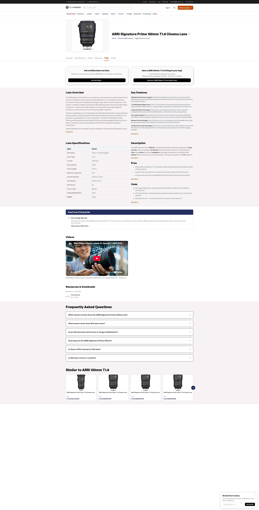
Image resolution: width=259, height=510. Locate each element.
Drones (120, 14)
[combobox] (108, 8)
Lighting (105, 14)
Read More (69, 132)
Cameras (80, 14)
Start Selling (152, 2)
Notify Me (250, 504)
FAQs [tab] (107, 58)
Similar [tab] (113, 58)
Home (114, 38)
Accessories (147, 14)
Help (159, 2)
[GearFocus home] (73, 8)
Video (97, 14)
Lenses (89, 14)
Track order (165, 2)
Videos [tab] (90, 58)
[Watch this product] (189, 34)
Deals (155, 14)
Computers (137, 14)
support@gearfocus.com (176, 2)
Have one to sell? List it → (80, 226)
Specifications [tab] (80, 58)
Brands (145, 2)
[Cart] (174, 7)
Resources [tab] (98, 58)
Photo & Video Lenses (125, 38)
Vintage (129, 14)
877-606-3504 (189, 2)
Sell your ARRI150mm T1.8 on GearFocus (162, 80)
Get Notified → (97, 80)
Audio (113, 14)
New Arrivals (71, 14)
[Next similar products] (193, 388)
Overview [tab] (69, 58)
